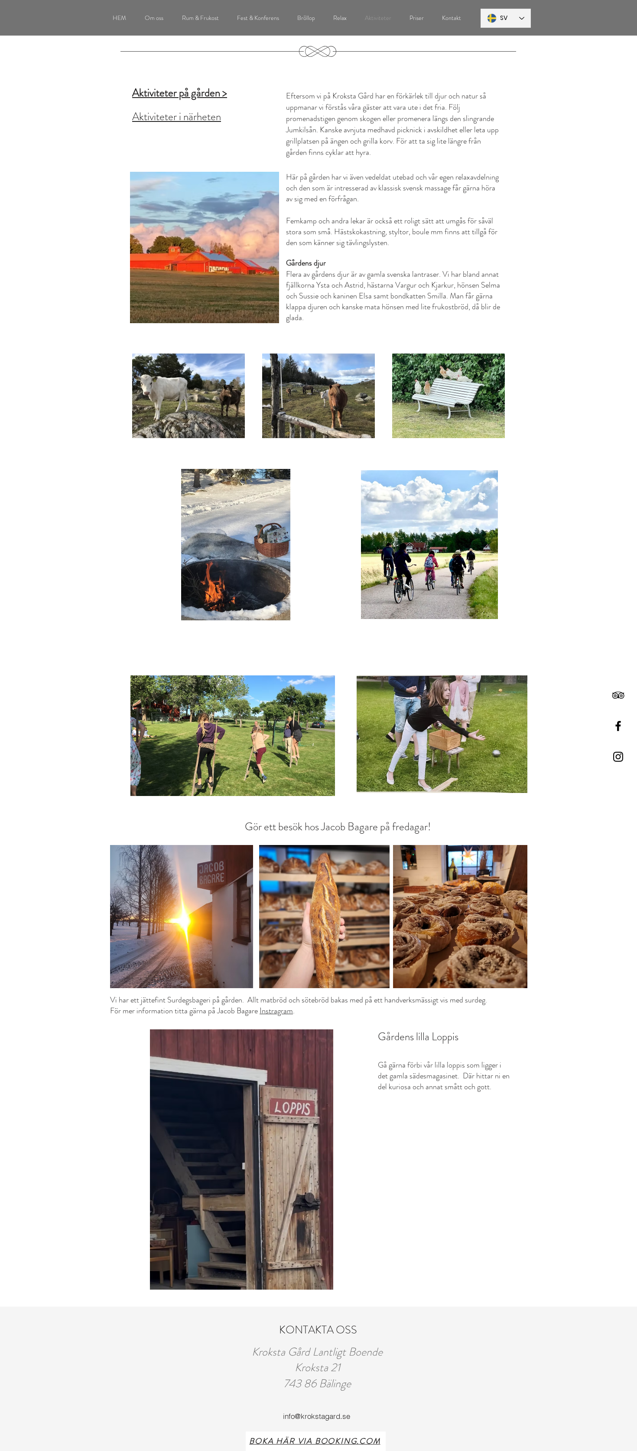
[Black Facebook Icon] (618, 726)
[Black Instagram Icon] (618, 756)
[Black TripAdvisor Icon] (618, 695)
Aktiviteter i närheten (176, 116)
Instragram (276, 1010)
